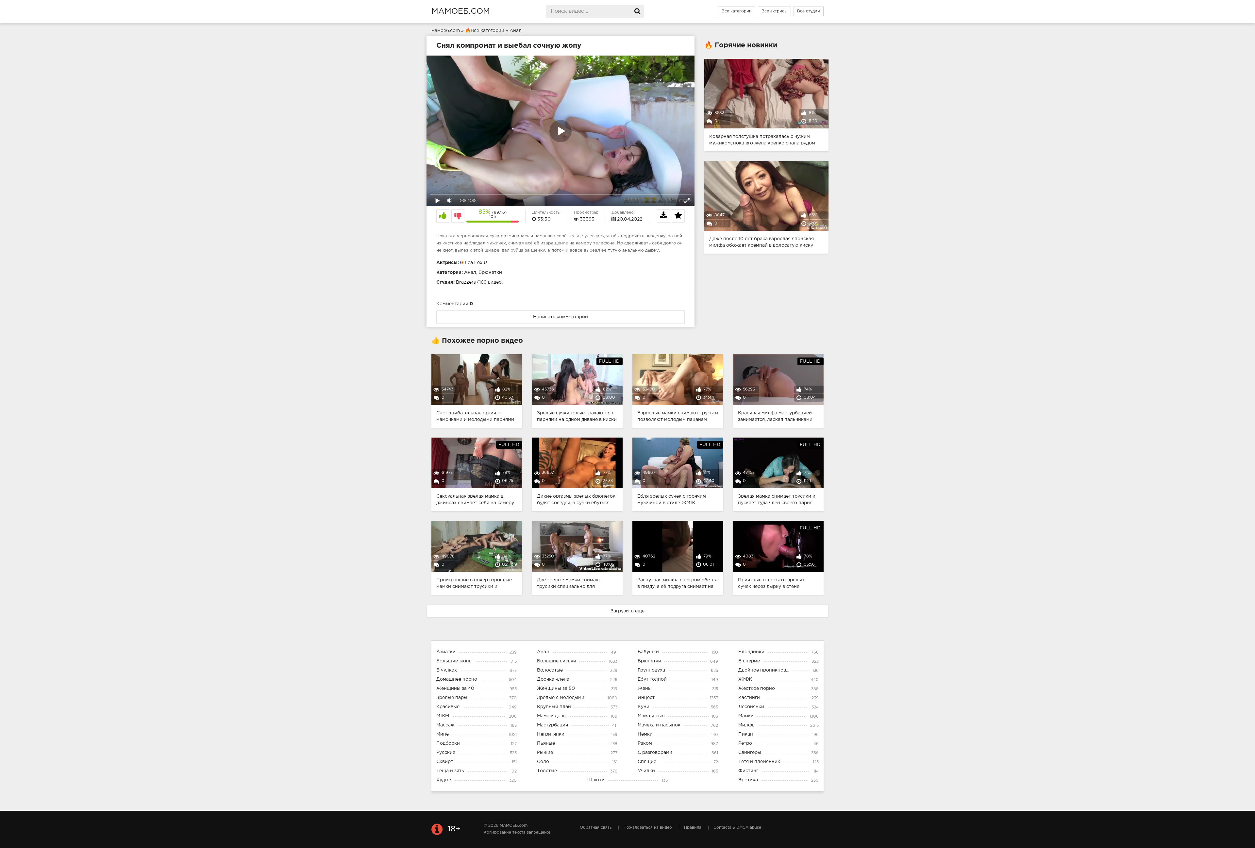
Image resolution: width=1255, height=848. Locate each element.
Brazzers (466, 282)
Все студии (808, 11)
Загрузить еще (627, 611)
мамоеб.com (460, 11)
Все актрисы (774, 11)
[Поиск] (637, 11)
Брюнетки (490, 272)
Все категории (737, 11)
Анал (470, 272)
